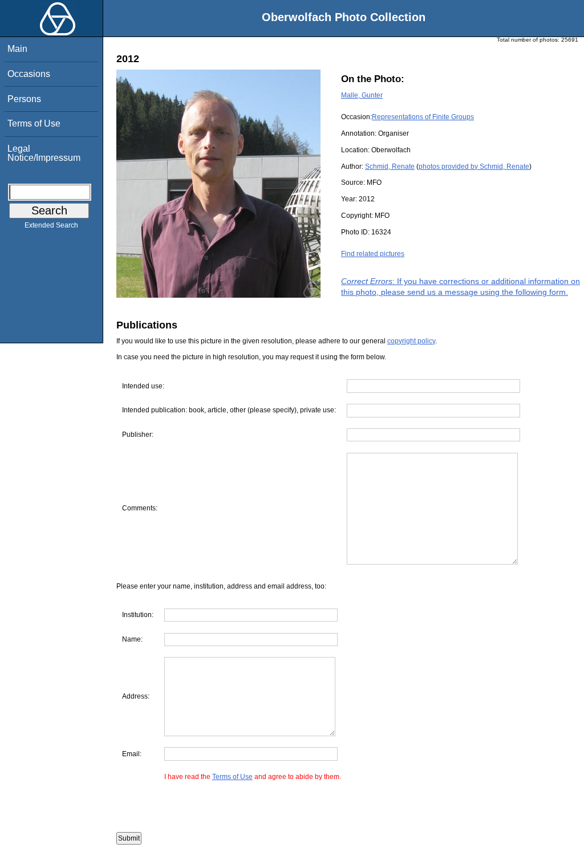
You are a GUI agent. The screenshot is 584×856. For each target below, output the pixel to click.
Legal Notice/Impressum (43, 153)
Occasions (28, 74)
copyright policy (411, 341)
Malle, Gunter (362, 95)
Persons (24, 99)
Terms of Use (33, 123)
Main (17, 49)
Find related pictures (372, 254)
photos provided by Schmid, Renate (474, 167)
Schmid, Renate (390, 167)
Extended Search (51, 225)
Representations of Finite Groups (423, 117)
